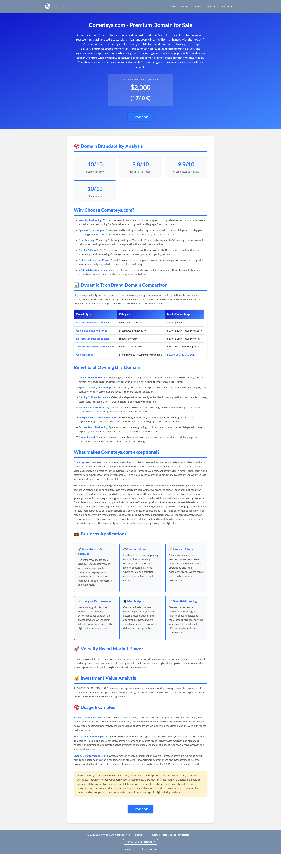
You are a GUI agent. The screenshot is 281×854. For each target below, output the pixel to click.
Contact (232, 6)
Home (173, 6)
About (222, 6)
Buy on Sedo (140, 116)
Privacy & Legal (150, 848)
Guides (210, 6)
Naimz (58, 6)
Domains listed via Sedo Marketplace (170, 834)
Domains (183, 6)
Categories (197, 6)
